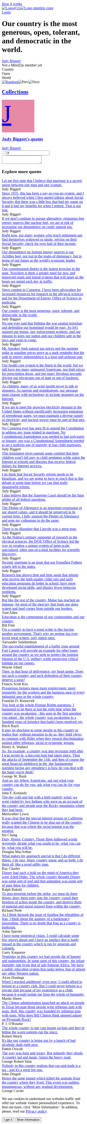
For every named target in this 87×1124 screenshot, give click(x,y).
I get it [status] (8, 1119)
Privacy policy (36, 1111)
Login (6, 12)
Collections (15, 92)
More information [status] (28, 1119)
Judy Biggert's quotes (22, 139)
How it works (12, 4)
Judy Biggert (11, 61)
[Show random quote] (10, 82)
